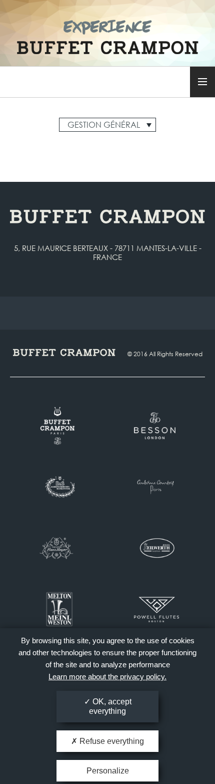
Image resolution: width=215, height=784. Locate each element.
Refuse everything (111, 741)
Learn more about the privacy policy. (107, 676)
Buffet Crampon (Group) (107, 30)
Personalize (107, 770)
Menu (202, 82)
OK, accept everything (110, 706)
